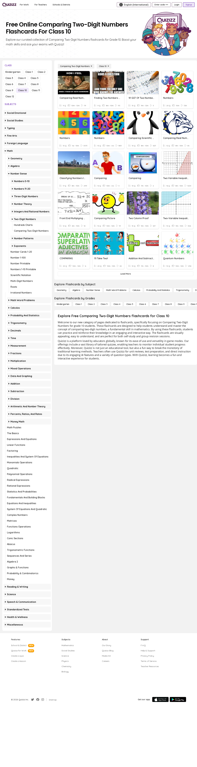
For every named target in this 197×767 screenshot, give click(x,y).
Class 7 (22, 84)
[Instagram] (42, 699)
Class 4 (22, 78)
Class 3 (9, 78)
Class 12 (9, 96)
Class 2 (41, 71)
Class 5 (34, 78)
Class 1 (29, 71)
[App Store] (160, 699)
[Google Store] (178, 699)
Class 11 (36, 90)
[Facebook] (37, 699)
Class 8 (34, 84)
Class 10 (22, 90)
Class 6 (9, 84)
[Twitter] (32, 699)
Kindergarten (12, 71)
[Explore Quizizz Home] (9, 5)
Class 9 (9, 90)
